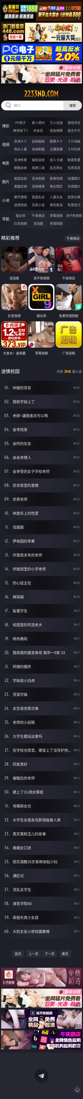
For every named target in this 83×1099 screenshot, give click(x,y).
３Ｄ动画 (74, 141)
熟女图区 (56, 186)
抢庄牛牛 (74, 130)
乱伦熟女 (56, 167)
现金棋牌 (56, 130)
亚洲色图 (38, 178)
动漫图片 (74, 178)
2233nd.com (41, 93)
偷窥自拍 (20, 178)
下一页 (49, 953)
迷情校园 (20, 205)
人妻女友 (56, 197)
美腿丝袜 (20, 186)
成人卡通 (56, 160)
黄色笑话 (56, 205)
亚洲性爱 (20, 160)
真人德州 (38, 122)
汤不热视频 (74, 215)
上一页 (33, 953)
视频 (5, 144)
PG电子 (20, 122)
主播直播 (56, 149)
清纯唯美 (38, 186)
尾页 (65, 953)
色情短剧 (56, 223)
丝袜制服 (38, 149)
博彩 (5, 125)
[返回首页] (77, 1089)
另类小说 (38, 205)
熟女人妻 (20, 149)
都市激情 (20, 197)
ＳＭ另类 (74, 149)
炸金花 (38, 130)
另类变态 (74, 167)
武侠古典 (74, 197)
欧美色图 (56, 178)
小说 (5, 200)
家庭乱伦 (38, 197)
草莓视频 (56, 215)
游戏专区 (74, 122)
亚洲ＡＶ (20, 141)
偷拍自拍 (38, 160)
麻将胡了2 (20, 130)
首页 (18, 953)
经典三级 (38, 167)
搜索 (72, 105)
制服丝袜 (20, 167)
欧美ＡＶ (56, 141)
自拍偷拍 (38, 141)
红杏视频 (20, 223)
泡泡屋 (38, 223)
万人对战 (56, 122)
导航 (5, 218)
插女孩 (20, 215)
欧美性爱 (74, 160)
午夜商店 (38, 215)
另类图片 (74, 186)
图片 (5, 181)
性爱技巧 (74, 205)
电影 (5, 163)
